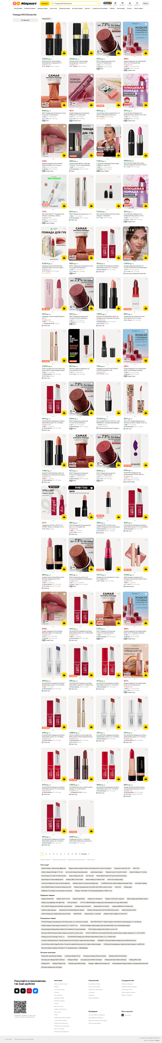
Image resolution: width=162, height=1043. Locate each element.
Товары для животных (61, 1023)
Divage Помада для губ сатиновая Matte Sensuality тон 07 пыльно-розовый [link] (52, 164)
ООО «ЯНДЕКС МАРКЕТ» (152, 1038)
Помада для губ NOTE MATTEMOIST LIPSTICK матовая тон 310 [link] (107, 369)
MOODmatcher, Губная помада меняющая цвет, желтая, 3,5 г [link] (78, 62)
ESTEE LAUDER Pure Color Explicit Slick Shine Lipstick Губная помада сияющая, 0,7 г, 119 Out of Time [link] (53, 369)
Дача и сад (57, 1012)
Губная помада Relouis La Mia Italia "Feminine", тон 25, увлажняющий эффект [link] (79, 164)
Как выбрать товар (94, 984)
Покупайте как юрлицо (95, 989)
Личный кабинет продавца (96, 1015)
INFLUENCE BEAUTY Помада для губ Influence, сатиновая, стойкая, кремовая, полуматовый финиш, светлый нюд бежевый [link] (53, 215)
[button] (46, 18)
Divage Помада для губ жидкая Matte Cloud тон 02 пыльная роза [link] (135, 684)
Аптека (56, 1003)
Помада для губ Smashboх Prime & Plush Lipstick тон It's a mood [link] (134, 317)
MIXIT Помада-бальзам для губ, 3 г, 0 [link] (80, 214)
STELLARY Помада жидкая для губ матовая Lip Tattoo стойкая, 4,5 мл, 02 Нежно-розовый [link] (135, 422)
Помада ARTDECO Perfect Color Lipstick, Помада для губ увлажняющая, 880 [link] (108, 526)
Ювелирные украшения (61, 1031)
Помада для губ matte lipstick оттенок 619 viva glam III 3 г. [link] (107, 578)
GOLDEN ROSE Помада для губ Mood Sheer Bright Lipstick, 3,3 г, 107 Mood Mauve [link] (107, 788)
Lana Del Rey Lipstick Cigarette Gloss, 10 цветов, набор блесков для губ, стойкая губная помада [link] (108, 114)
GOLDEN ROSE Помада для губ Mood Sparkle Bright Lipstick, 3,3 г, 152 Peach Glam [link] (107, 736)
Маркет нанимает (127, 995)
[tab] (18, 8)
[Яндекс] (157, 1040)
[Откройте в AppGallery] (29, 993)
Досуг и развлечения (60, 984)
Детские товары (59, 1029)
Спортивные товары (60, 1020)
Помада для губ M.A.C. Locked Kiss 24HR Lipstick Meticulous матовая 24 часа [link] (80, 840)
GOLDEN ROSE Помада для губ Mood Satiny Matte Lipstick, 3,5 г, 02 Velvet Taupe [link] (53, 736)
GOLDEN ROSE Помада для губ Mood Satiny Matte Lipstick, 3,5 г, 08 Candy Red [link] (136, 526)
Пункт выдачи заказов (128, 992)
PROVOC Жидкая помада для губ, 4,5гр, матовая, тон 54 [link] (79, 369)
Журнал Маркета (93, 998)
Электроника (58, 995)
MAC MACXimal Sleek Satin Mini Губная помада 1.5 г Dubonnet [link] (107, 214)
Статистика (8, 1039)
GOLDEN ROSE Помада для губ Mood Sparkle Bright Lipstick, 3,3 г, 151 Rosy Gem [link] (135, 736)
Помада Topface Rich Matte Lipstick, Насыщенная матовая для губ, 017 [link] (134, 788)
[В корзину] (64, 53)
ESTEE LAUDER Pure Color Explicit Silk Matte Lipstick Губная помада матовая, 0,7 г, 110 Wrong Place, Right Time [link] (80, 736)
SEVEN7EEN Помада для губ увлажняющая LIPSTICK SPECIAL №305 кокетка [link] (134, 473)
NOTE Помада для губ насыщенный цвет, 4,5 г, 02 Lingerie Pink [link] (80, 526)
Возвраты (91, 995)
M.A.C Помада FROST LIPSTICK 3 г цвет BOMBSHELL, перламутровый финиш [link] (108, 421)
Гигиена (56, 992)
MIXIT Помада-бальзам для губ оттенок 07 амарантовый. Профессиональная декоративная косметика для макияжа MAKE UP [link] (106, 474)
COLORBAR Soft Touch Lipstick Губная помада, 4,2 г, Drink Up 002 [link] (80, 788)
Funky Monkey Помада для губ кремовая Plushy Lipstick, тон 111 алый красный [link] (135, 114)
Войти (145, 3)
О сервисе (91, 992)
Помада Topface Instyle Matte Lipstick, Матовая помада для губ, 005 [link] (53, 578)
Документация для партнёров (97, 1020)
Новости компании (127, 984)
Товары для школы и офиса (62, 1017)
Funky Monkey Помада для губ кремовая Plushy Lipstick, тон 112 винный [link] (134, 215)
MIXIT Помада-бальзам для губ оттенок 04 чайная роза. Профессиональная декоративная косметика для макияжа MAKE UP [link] (106, 62)
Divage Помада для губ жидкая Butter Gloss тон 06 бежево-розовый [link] (135, 369)
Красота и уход (58, 1006)
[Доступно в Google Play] (23, 993)
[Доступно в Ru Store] (35, 993)
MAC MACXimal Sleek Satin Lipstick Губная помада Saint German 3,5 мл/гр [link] (135, 164)
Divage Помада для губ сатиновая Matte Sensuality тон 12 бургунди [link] (52, 632)
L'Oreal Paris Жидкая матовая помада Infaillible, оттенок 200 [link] (107, 164)
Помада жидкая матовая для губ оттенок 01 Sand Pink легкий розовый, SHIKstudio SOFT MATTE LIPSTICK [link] (135, 266)
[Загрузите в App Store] (17, 993)
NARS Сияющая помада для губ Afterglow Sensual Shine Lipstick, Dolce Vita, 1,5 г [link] (135, 578)
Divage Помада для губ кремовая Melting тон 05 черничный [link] (79, 114)
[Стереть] (98, 4)
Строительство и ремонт (61, 1026)
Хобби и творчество (60, 1009)
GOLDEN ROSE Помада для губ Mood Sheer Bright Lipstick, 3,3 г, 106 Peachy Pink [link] (53, 788)
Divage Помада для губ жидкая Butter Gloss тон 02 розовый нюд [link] (135, 62)
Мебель (56, 986)
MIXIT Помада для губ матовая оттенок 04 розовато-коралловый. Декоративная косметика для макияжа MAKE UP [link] (54, 114)
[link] (53, 868)
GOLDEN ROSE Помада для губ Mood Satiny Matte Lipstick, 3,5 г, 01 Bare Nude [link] (81, 632)
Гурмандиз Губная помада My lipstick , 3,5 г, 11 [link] (53, 317)
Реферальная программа (129, 986)
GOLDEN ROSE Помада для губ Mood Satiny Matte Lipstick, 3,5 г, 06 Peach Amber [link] (53, 840)
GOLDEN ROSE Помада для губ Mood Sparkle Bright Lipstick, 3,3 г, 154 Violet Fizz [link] (53, 684)
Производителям (127, 989)
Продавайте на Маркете (95, 1017)
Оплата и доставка (94, 986)
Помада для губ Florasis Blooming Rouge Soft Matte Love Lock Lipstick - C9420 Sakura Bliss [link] (53, 266)
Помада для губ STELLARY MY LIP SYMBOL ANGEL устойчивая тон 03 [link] (53, 526)
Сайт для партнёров (94, 1023)
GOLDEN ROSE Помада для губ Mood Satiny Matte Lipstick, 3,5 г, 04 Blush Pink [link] (81, 684)
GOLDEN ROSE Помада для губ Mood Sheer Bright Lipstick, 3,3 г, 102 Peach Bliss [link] (107, 684)
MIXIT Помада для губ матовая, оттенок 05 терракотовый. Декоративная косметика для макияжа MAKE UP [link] (81, 474)
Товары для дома (59, 1001)
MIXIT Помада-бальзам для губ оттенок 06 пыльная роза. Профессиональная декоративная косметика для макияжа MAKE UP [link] (79, 422)
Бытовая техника (59, 989)
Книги (56, 1015)
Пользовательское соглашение (24, 1039)
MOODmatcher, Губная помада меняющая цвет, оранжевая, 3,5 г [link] (52, 62)
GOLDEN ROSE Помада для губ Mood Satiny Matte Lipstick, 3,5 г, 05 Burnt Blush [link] (107, 266)
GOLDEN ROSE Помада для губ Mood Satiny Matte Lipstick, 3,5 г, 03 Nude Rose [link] (53, 422)
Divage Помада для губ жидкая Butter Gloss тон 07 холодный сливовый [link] (135, 632)
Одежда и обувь (59, 998)
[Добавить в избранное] (64, 24)
